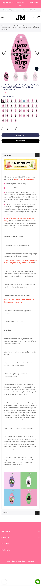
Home (3, 26)
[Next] (37, 53)
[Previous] (4, 53)
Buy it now (20, 141)
